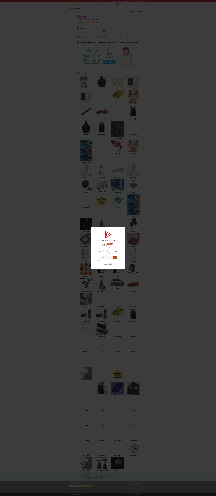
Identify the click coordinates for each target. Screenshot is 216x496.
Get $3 (115, 257)
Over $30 (112, 246)
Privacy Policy (116, 260)
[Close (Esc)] (124, 228)
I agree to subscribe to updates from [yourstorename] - (108, 260)
